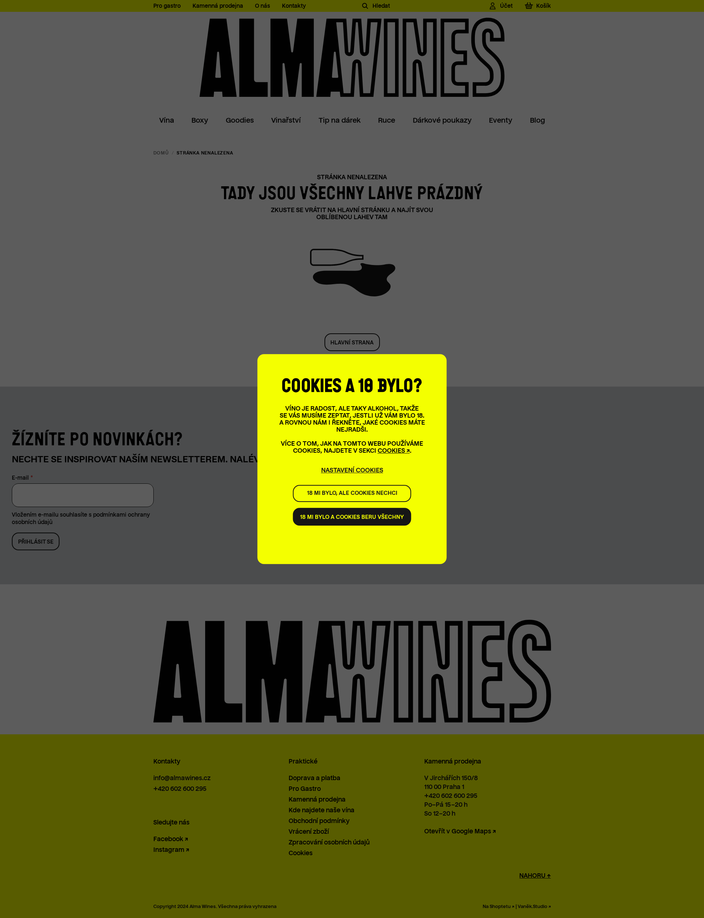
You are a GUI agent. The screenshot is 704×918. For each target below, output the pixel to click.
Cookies (391, 450)
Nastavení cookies (352, 470)
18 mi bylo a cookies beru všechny (352, 517)
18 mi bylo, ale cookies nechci (352, 493)
